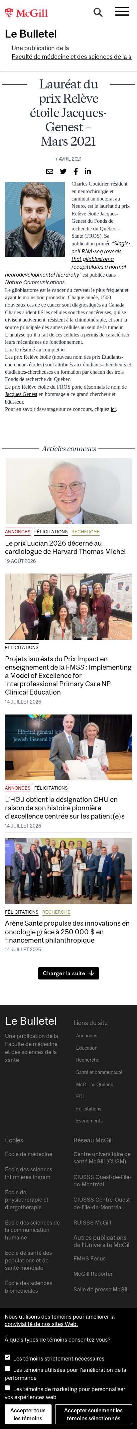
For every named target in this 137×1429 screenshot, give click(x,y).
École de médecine (28, 1154)
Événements (89, 1120)
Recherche (85, 531)
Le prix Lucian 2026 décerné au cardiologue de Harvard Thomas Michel (66, 547)
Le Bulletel (31, 33)
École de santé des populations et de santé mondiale (28, 1260)
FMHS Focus (89, 1258)
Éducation (86, 1048)
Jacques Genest (21, 394)
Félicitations (51, 531)
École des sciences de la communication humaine (32, 1230)
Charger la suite (64, 973)
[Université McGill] (30, 13)
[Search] (98, 14)
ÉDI (80, 1096)
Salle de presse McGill (101, 1289)
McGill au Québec (94, 1084)
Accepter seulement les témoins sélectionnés (93, 1414)
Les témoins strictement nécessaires (58, 1358)
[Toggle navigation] (122, 11)
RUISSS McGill (92, 1222)
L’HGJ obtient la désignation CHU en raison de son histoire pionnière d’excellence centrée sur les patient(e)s (65, 807)
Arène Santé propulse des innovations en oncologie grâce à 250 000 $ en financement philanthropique (67, 931)
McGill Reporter (93, 1273)
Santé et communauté (99, 1072)
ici (63, 349)
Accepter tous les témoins (28, 1414)
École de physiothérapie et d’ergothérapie (27, 1200)
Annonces (18, 531)
